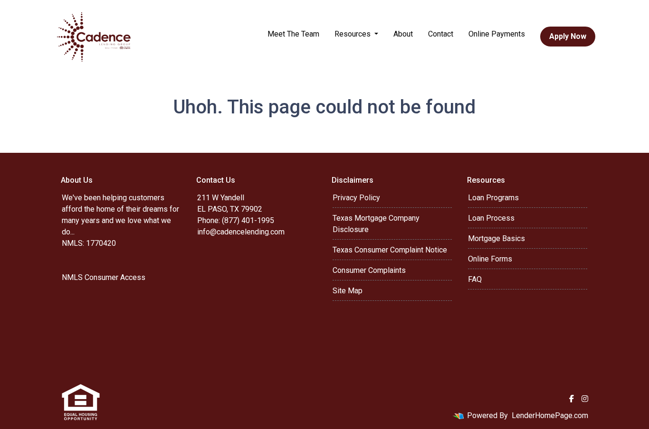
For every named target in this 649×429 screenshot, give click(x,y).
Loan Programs (493, 197)
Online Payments (496, 33)
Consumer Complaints (369, 270)
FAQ (475, 279)
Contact (440, 33)
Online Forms (490, 258)
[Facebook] (571, 398)
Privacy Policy (356, 197)
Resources (353, 33)
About (403, 33)
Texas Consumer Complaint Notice (390, 249)
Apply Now (567, 36)
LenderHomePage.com (550, 415)
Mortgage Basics (496, 238)
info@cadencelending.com (241, 231)
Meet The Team (293, 33)
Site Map (348, 290)
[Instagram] (585, 398)
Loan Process (491, 218)
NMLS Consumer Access (103, 277)
